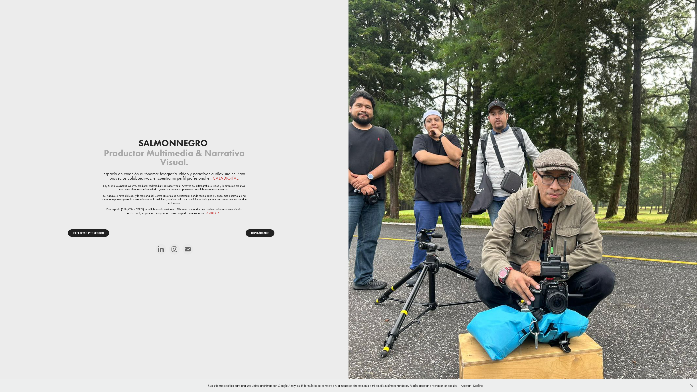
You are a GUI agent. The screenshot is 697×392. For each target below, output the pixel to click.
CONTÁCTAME (260, 233)
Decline (478, 386)
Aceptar (466, 386)
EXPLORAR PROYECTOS (88, 233)
